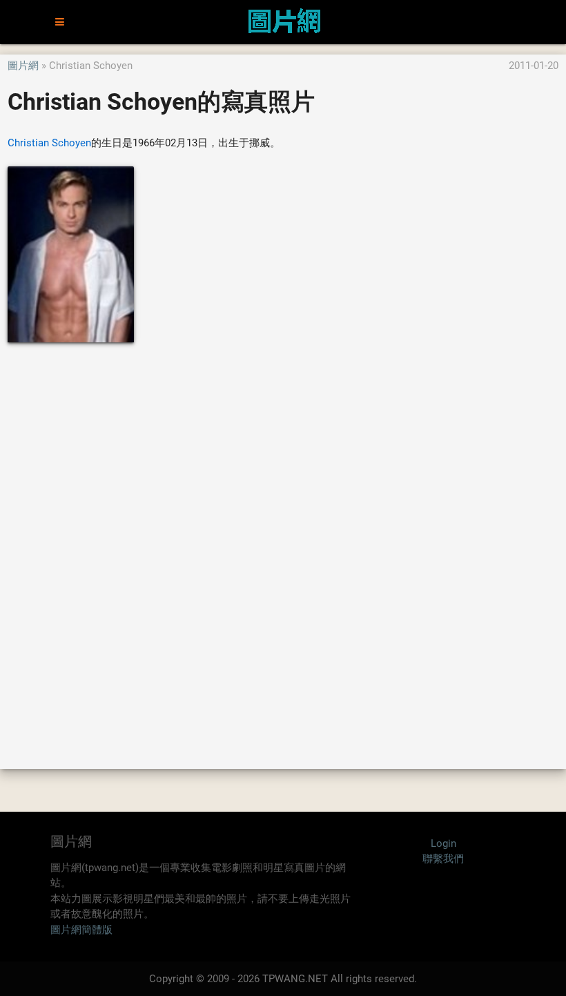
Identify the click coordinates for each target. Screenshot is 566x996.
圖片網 (23, 65)
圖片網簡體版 (81, 930)
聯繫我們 (443, 858)
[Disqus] (283, 555)
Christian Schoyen (49, 143)
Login (443, 843)
